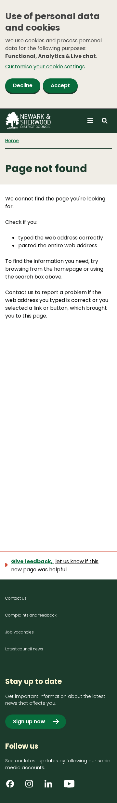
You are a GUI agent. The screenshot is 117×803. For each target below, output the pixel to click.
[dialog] (58, 54)
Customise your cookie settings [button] (45, 66)
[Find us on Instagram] (31, 786)
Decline (22, 85)
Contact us (16, 598)
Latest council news (24, 649)
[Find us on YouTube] (70, 786)
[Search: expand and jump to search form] (105, 121)
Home (12, 140)
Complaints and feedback (31, 615)
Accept (60, 85)
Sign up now (29, 721)
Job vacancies (19, 632)
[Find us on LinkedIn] (51, 786)
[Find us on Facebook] (12, 786)
